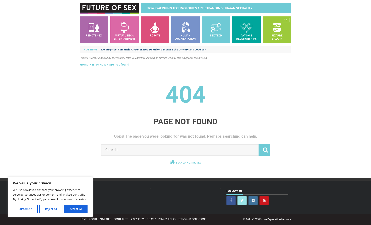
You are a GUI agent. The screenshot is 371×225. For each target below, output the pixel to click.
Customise (25, 209)
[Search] (264, 150)
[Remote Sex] (94, 29)
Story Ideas (137, 219)
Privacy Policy (167, 219)
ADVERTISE (105, 219)
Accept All (76, 209)
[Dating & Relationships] (246, 29)
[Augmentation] (185, 29)
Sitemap (151, 219)
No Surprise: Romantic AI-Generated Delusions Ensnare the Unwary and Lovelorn (153, 49)
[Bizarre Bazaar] (277, 29)
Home (84, 64)
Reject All (51, 209)
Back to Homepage (189, 162)
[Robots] (155, 29)
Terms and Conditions (192, 219)
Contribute (121, 219)
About (93, 219)
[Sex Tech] (216, 29)
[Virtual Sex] (124, 29)
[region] (50, 197)
